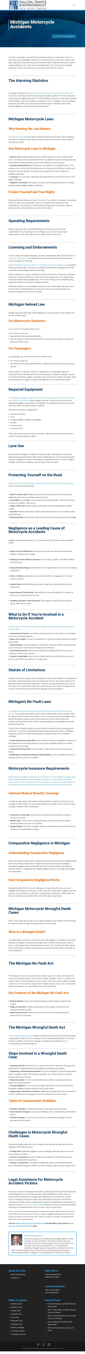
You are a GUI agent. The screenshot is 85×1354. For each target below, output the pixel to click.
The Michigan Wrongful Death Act (21, 1036)
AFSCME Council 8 (17, 1331)
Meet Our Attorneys (18, 1274)
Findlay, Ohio (15, 1311)
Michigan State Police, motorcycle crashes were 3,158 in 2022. (50, 93)
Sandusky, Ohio (16, 1324)
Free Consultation (65, 36)
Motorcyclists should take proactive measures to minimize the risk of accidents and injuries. (41, 483)
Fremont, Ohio (16, 1314)
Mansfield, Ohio (16, 1321)
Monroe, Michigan (17, 1327)
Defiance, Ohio (16, 1307)
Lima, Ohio (15, 1317)
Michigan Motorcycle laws (18, 137)
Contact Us (15, 1278)
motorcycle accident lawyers (34, 1205)
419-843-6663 (54, 1290)
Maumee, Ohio (16, 1304)
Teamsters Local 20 (18, 1334)
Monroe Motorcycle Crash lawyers (29, 1223)
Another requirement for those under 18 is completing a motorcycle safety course (38, 265)
